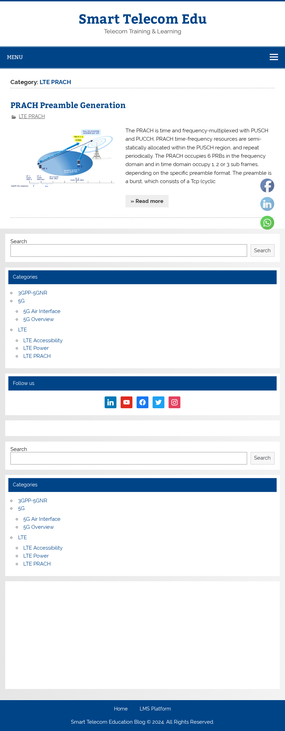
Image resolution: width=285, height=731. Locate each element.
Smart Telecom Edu (143, 18)
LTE (22, 330)
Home (121, 709)
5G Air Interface (41, 311)
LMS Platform (155, 709)
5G (21, 301)
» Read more (147, 201)
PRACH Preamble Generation (68, 104)
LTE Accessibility (43, 340)
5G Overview (38, 319)
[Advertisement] (142, 635)
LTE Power (36, 348)
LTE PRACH (32, 116)
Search (18, 241)
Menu (15, 57)
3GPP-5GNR (32, 293)
